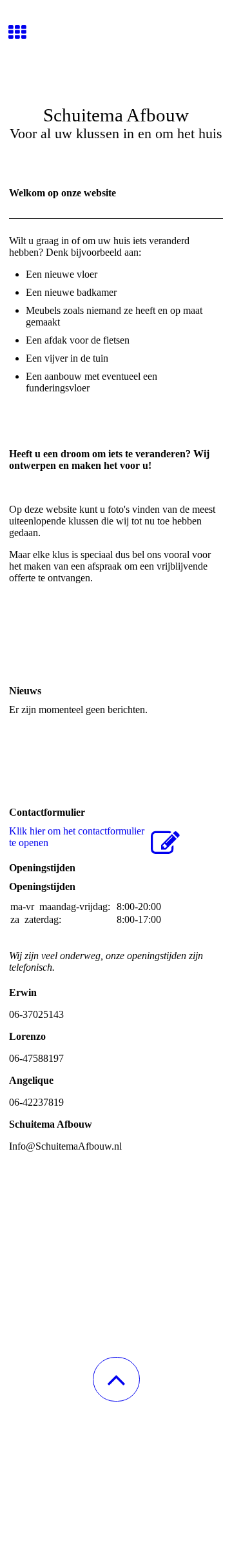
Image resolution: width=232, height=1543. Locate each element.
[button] (116, 1379)
